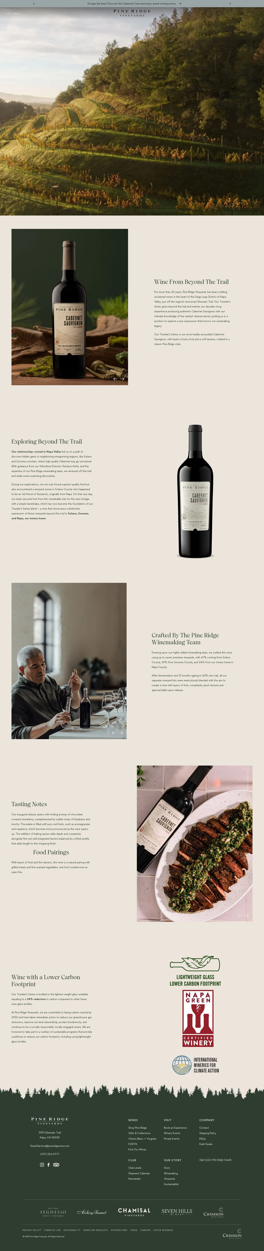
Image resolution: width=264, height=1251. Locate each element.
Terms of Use (52, 1230)
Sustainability (171, 1184)
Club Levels (135, 1167)
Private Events (172, 1138)
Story (167, 1167)
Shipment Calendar (139, 1173)
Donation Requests (95, 1230)
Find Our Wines (137, 1149)
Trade (134, 1230)
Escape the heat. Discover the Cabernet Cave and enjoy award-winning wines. (132, 3)
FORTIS (132, 1144)
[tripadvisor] (56, 1165)
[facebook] (48, 1165)
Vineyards (169, 1178)
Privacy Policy (31, 1230)
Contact (204, 1127)
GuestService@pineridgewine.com (49, 1146)
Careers (145, 1230)
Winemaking (171, 1173)
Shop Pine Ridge (137, 1127)
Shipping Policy (207, 1133)
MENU (16, 13)
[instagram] (42, 1165)
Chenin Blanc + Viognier (142, 1138)
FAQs (202, 1138)
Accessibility (72, 1230)
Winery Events (172, 1133)
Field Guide (205, 1144)
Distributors (119, 1230)
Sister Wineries (163, 1230)
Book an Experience (175, 1127)
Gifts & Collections (139, 1133)
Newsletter (134, 1178)
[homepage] (132, 15)
